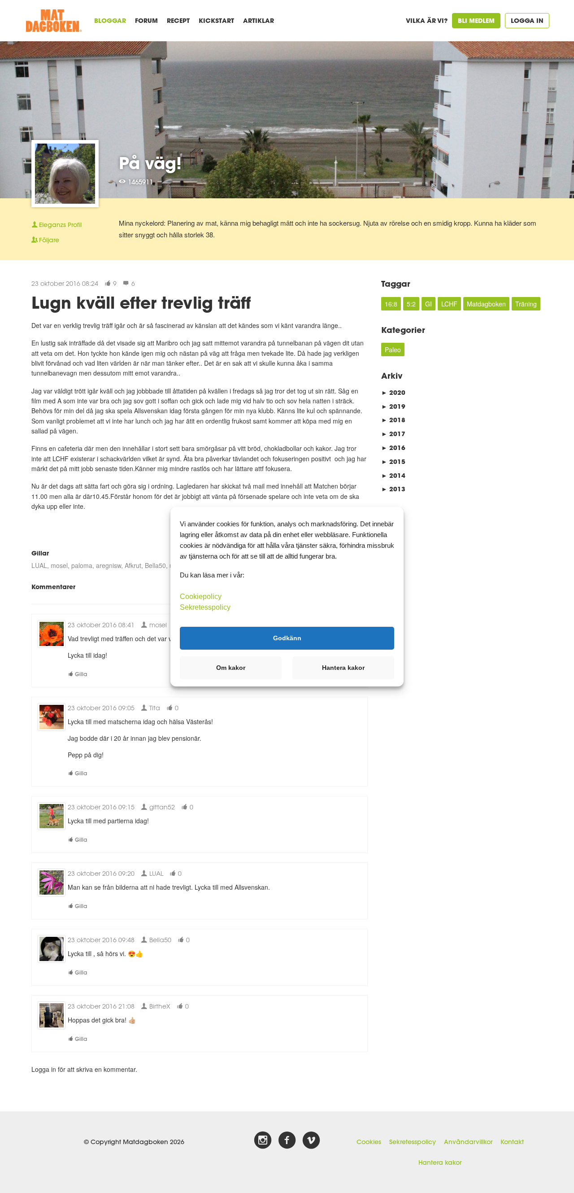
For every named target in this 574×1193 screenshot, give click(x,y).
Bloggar (110, 20)
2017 (393, 433)
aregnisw (108, 565)
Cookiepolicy (201, 596)
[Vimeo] (311, 1140)
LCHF (449, 303)
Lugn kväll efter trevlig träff (141, 302)
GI (428, 303)
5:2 (411, 303)
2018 (393, 419)
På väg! (150, 163)
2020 (393, 392)
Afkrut (133, 565)
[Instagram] (263, 1140)
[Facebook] (287, 1140)
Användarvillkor (468, 1142)
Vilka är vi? (427, 20)
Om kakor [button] (230, 667)
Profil (60, 225)
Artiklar (258, 20)
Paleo (393, 349)
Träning (526, 303)
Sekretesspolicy (412, 1142)
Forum (146, 20)
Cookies (369, 1142)
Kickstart (216, 20)
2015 (393, 461)
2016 (393, 447)
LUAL (39, 565)
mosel (59, 565)
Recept (178, 20)
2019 (393, 406)
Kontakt (512, 1142)
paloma (81, 565)
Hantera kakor (439, 1162)
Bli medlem (476, 20)
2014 (393, 475)
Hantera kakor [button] (343, 667)
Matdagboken (486, 303)
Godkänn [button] (287, 638)
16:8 (391, 303)
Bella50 (155, 565)
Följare (49, 240)
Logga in (527, 20)
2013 (393, 489)
